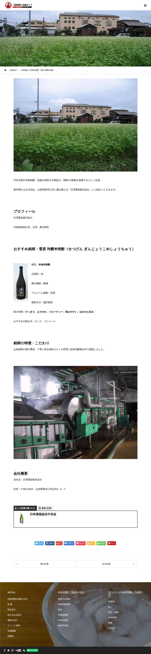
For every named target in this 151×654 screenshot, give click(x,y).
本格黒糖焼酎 (64, 604)
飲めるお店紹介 (15, 615)
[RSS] (24, 650)
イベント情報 (14, 625)
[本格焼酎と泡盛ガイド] (18, 5)
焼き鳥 (111, 628)
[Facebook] (4, 650)
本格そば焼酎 (64, 599)
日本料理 (112, 617)
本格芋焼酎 (63, 625)
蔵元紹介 (12, 609)
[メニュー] (145, 5)
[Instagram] (12, 650)
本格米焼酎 (63, 620)
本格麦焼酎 (63, 615)
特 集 (10, 604)
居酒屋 (111, 601)
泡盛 (60, 609)
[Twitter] (8, 650)
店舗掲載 (12, 631)
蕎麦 (110, 623)
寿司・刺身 (113, 612)
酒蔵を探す (13, 620)
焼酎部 (11, 636)
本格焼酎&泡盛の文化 (17, 599)
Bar (109, 607)
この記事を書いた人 (26, 508)
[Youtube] (18, 650)
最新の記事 (46, 508)
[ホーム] (5, 70)
